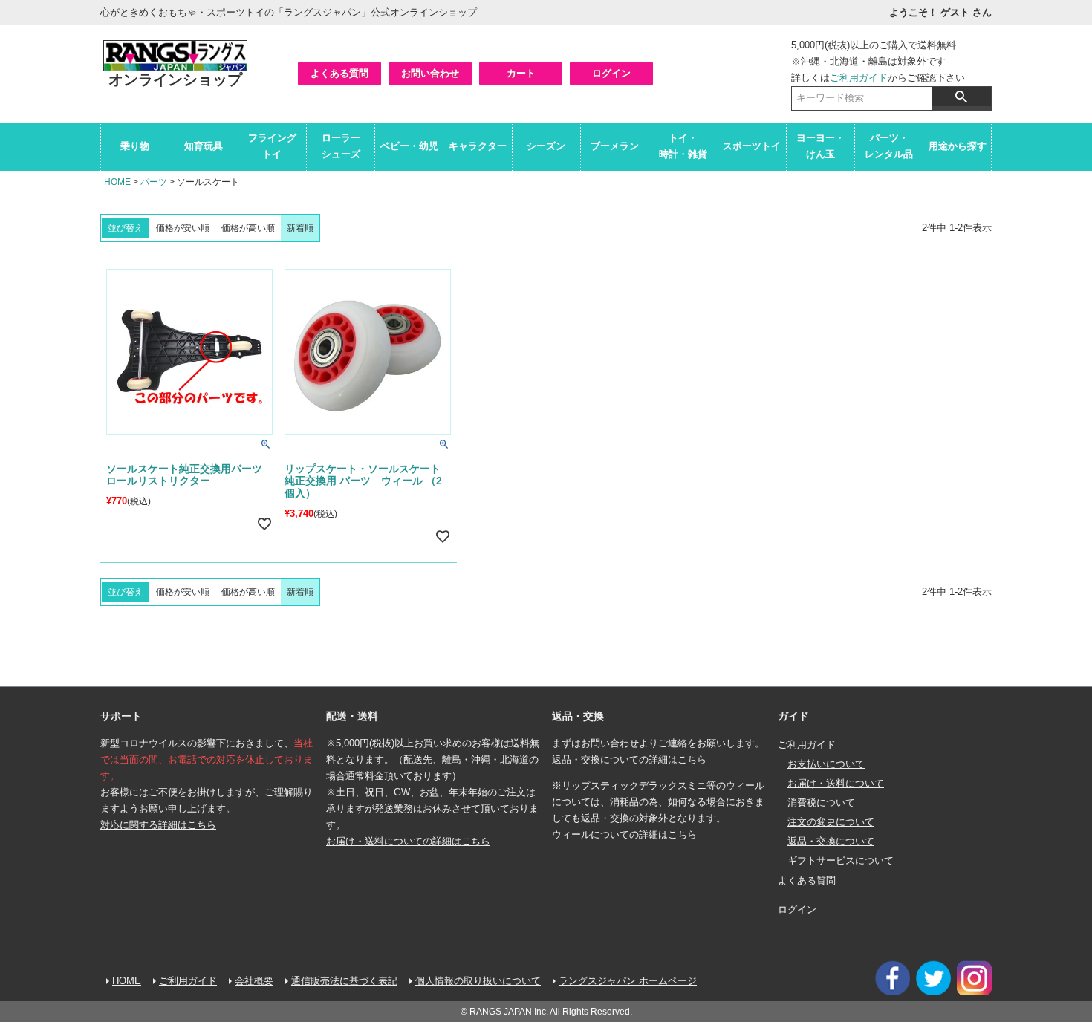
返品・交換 (578, 716)
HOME (117, 182)
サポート (121, 716)
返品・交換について (830, 841)
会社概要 (254, 980)
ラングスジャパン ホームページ (628, 980)
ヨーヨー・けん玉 (820, 146)
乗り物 (134, 146)
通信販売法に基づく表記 (344, 980)
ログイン (611, 73)
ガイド (793, 716)
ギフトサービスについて (840, 860)
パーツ (153, 182)
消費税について (821, 802)
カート (521, 73)
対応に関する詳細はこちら (158, 824)
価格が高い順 (248, 228)
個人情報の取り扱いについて (478, 980)
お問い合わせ (430, 73)
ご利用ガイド (859, 77)
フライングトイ (272, 146)
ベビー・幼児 (409, 146)
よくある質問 (339, 73)
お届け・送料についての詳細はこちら (408, 841)
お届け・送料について (835, 783)
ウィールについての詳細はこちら (624, 834)
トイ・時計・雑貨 (683, 146)
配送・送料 (352, 716)
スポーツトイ (752, 146)
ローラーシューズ (341, 146)
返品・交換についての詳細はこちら (629, 759)
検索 (961, 96)
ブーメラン (615, 146)
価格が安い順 (182, 228)
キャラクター (478, 146)
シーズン (546, 146)
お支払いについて (826, 763)
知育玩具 (203, 146)
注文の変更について (830, 821)
